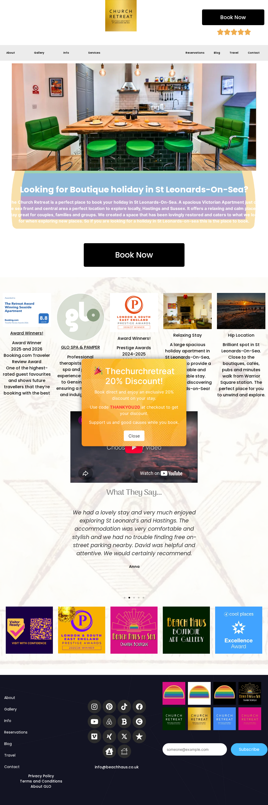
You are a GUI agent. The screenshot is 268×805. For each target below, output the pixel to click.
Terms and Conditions (41, 781)
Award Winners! (26, 333)
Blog (217, 53)
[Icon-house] (124, 751)
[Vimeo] (94, 736)
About (10, 53)
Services (94, 53)
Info (66, 53)
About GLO (41, 786)
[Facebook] (139, 706)
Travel (234, 53)
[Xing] (109, 736)
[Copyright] (139, 721)
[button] (233, 17)
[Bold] (124, 721)
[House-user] (109, 751)
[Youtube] (94, 721)
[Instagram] (94, 706)
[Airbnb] (109, 721)
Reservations (195, 53)
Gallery (39, 53)
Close (134, 435)
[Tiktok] (124, 706)
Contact (254, 53)
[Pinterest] (109, 706)
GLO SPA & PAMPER (80, 347)
